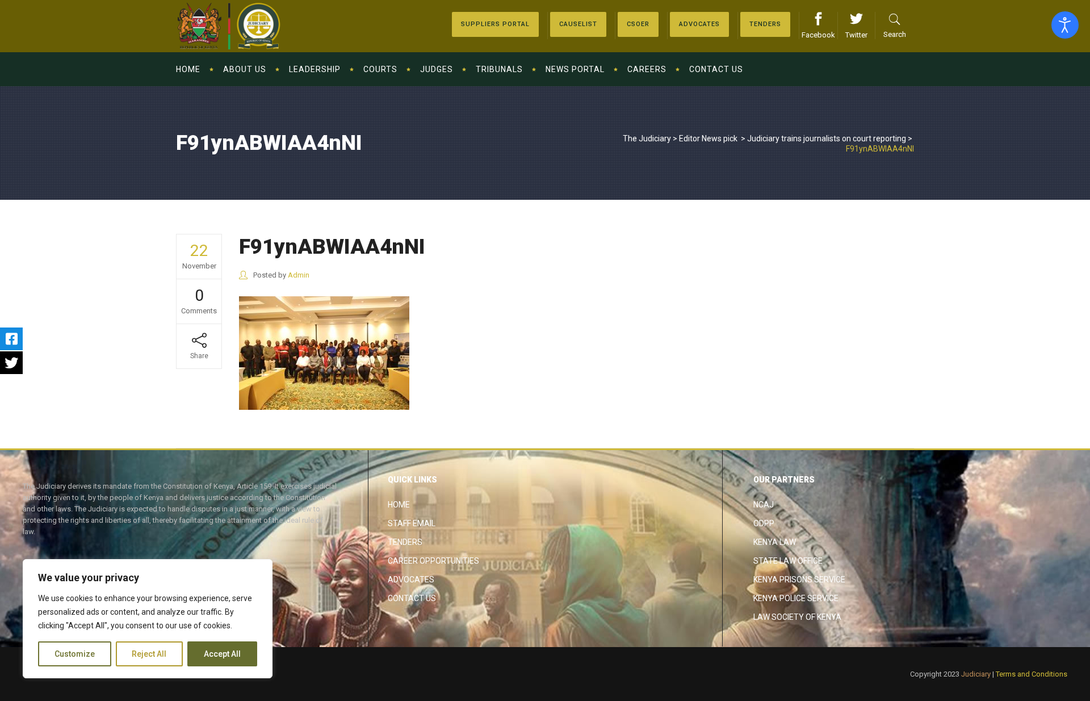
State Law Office (788, 560)
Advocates (411, 579)
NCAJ (763, 504)
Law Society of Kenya (797, 617)
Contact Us (412, 598)
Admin (298, 275)
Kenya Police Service (796, 598)
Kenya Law (774, 542)
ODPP (763, 523)
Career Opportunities (433, 560)
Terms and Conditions (1031, 674)
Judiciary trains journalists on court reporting (826, 138)
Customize (74, 653)
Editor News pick (708, 138)
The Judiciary (647, 138)
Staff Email (411, 523)
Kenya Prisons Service (799, 579)
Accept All (222, 653)
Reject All (149, 653)
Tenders (405, 542)
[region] (147, 618)
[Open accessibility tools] (1065, 25)
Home (399, 504)
